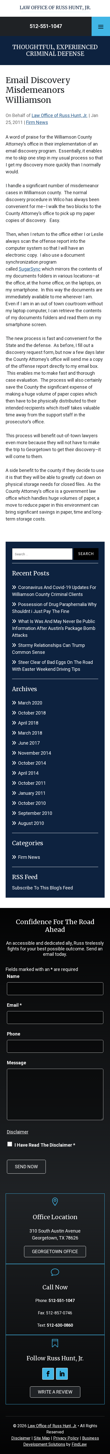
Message (16, 1062)
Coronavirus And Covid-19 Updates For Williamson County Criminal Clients (54, 591)
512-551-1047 (46, 26)
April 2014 (28, 773)
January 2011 (32, 793)
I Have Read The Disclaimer (45, 1145)
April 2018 (28, 723)
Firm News (37, 122)
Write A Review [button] (55, 1392)
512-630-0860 (60, 1325)
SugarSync (30, 269)
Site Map (42, 1438)
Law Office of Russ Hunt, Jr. (59, 115)
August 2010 (31, 823)
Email (14, 1005)
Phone (13, 1034)
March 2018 (30, 733)
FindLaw (79, 1444)
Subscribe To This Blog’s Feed (42, 887)
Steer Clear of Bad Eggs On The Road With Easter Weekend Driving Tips (52, 665)
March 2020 (30, 703)
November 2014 (34, 753)
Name (13, 976)
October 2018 (32, 713)
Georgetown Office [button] (55, 1251)
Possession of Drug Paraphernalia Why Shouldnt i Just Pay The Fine (54, 608)
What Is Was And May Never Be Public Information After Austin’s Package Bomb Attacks (53, 628)
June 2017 (29, 743)
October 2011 (32, 783)
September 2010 (35, 813)
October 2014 (32, 763)
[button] (101, 26)
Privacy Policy (66, 1438)
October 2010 (32, 803)
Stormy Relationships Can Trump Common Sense (48, 649)
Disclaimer (17, 1132)
